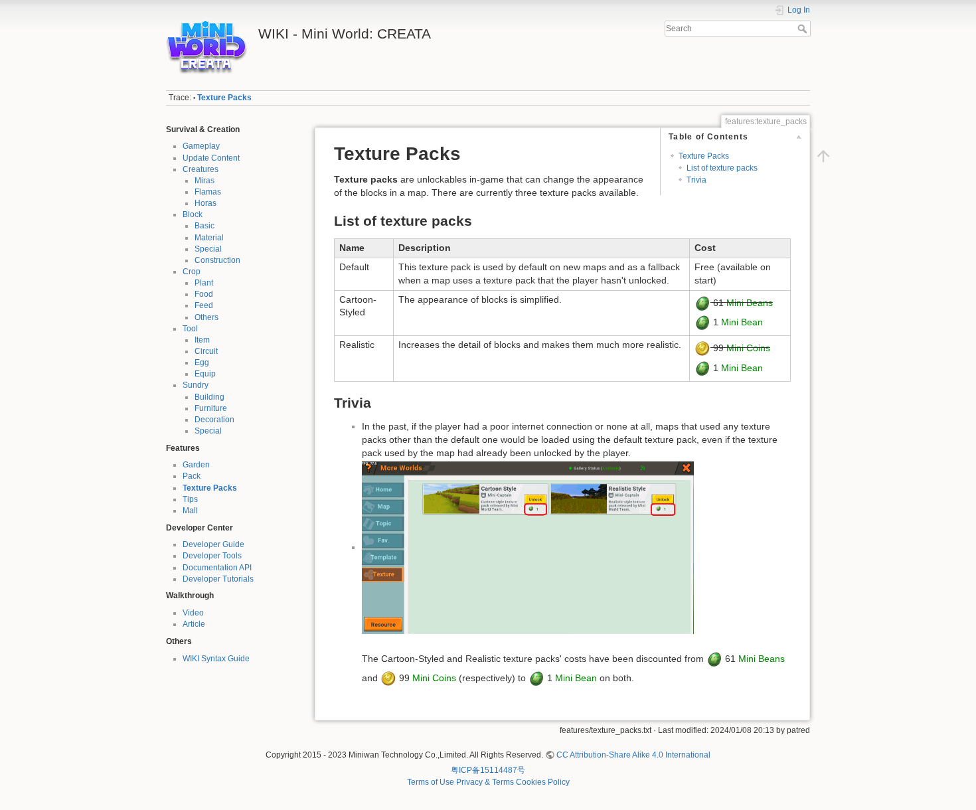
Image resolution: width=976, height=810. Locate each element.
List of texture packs (722, 168)
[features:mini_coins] (702, 348)
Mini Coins (748, 348)
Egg (202, 362)
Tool (190, 328)
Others (206, 317)
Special (208, 249)
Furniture (211, 408)
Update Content (211, 158)
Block (193, 214)
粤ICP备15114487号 (488, 770)
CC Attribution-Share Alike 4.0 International (633, 755)
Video (193, 612)
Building (209, 397)
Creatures (200, 169)
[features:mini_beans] (702, 302)
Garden (196, 464)
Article (194, 624)
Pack (192, 476)
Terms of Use (430, 782)
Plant (204, 282)
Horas (205, 203)
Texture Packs (224, 97)
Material (209, 237)
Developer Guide (213, 544)
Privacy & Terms (485, 782)
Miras (204, 180)
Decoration (214, 419)
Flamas (208, 192)
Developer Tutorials (218, 579)
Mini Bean (742, 322)
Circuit (206, 351)
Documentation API (217, 567)
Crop (192, 271)
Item (202, 340)
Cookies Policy (543, 782)
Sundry (195, 385)
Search (803, 28)
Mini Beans (749, 302)
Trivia (696, 180)
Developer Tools (212, 555)
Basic (204, 225)
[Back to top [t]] (823, 156)
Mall (190, 510)
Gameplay (201, 146)
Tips (190, 499)
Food (204, 294)
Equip (205, 373)
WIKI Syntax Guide (216, 658)
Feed (204, 305)
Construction (217, 260)
